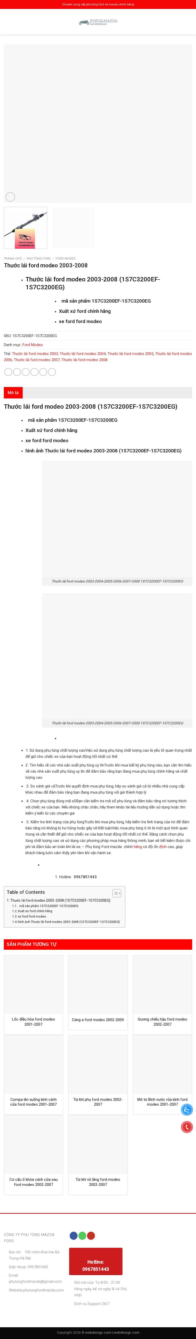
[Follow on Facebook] (74, 1236)
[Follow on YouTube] (91, 1236)
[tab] (13, 393)
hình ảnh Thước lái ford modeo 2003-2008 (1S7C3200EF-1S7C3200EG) (69, 922)
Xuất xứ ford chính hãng (35, 911)
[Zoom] (10, 197)
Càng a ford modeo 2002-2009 (98, 1019)
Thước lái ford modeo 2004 (83, 353)
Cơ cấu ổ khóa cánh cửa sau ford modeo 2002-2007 (33, 1182)
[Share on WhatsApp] (8, 372)
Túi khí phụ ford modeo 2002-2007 (98, 1102)
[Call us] (82, 1236)
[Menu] (8, 22)
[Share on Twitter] (26, 372)
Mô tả (13, 392)
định (162, 846)
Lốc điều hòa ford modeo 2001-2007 (33, 1022)
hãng (138, 846)
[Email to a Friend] (34, 372)
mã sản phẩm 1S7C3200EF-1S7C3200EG (48, 906)
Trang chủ (13, 258)
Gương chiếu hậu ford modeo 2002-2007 (162, 1022)
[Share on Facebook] (17, 372)
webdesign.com (126, 1332)
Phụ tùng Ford (39, 258)
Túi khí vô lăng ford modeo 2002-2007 (98, 1182)
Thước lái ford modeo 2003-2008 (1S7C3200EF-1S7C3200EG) (60, 900)
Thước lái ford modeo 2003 (35, 353)
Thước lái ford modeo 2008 (84, 360)
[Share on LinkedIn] (52, 372)
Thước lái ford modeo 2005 (130, 353)
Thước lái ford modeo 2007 (37, 360)
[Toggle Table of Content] (114, 893)
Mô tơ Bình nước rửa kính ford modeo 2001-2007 (162, 1102)
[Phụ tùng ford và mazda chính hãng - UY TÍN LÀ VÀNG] (98, 21)
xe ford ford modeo (32, 916)
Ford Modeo (66, 258)
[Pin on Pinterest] (43, 372)
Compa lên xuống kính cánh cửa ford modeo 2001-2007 (33, 1102)
